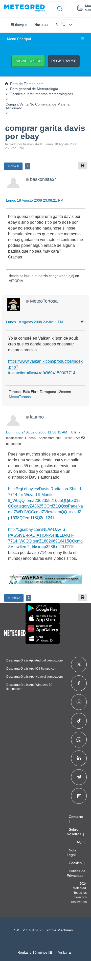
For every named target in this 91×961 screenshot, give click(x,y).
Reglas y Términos (33, 952)
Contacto (76, 817)
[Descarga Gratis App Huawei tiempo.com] (43, 628)
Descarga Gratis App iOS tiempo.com (31, 668)
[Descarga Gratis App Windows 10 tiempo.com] (43, 639)
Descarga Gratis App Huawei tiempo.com (34, 676)
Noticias (41, 25)
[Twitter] (79, 664)
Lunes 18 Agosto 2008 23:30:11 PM (34, 322)
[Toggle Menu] (82, 39)
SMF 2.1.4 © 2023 (28, 930)
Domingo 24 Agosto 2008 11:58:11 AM (36, 432)
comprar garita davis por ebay (45, 132)
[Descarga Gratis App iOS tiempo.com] (43, 618)
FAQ (78, 842)
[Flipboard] (79, 796)
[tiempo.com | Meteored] (15, 632)
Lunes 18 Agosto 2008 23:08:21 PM (34, 200)
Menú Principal (19, 39)
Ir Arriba (14, 597)
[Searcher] (59, 8)
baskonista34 (43, 179)
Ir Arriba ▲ (63, 952)
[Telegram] (79, 777)
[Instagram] (79, 702)
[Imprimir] (82, 165)
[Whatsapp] (78, 740)
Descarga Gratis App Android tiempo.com (34, 660)
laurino (37, 417)
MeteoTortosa (44, 301)
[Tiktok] (79, 721)
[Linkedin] (79, 758)
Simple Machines (59, 930)
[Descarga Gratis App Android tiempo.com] (43, 608)
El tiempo (19, 25)
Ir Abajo (13, 166)
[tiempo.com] (24, 8)
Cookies (75, 863)
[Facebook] (79, 683)
